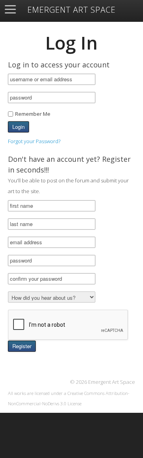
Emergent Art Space (71, 10)
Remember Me (32, 113)
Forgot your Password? (34, 141)
